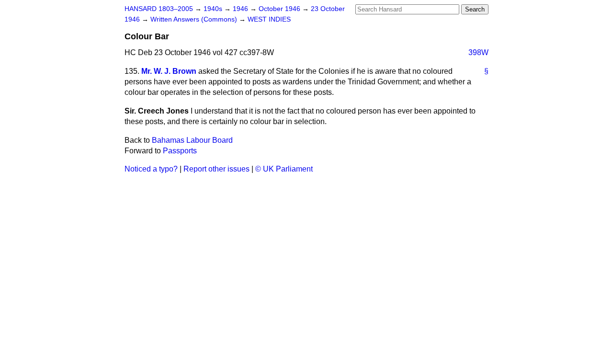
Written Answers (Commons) (194, 19)
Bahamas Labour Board (192, 140)
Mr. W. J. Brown (168, 71)
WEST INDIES (269, 19)
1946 (241, 8)
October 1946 (280, 8)
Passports (180, 151)
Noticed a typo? (151, 169)
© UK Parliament (284, 169)
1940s (214, 8)
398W (478, 52)
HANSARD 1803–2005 (159, 8)
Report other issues (216, 169)
